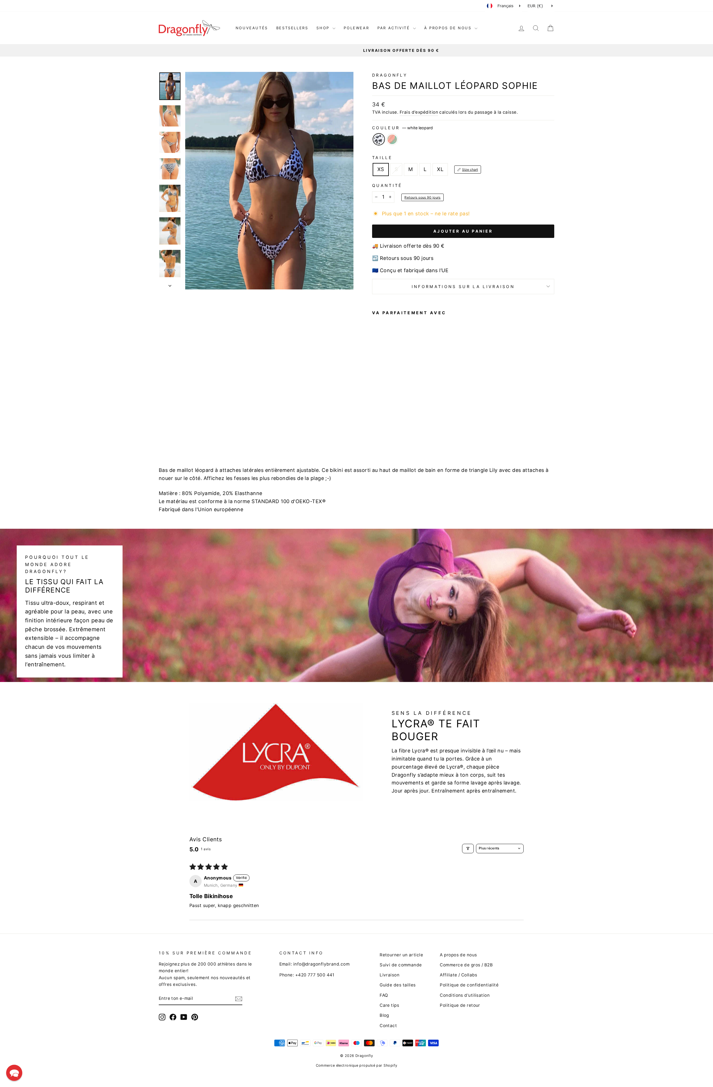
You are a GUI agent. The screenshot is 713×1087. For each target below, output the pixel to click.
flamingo (392, 139)
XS (380, 169)
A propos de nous (458, 954)
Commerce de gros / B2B (466, 964)
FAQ (384, 995)
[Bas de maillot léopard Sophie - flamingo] (383, 430)
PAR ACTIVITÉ (394, 28)
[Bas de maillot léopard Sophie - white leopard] (376, 430)
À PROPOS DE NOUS (448, 28)
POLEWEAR (356, 28)
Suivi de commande (401, 964)
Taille (382, 157)
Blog (384, 1015)
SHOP (323, 28)
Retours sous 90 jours (422, 197)
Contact (388, 1025)
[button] (14, 1073)
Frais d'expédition (419, 112)
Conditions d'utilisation (465, 995)
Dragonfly (389, 75)
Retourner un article (401, 954)
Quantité (387, 185)
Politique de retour (460, 1005)
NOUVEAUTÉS (252, 28)
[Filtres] (468, 848)
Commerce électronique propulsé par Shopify (356, 1065)
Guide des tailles (398, 985)
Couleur (402, 127)
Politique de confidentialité (469, 985)
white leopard (378, 139)
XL (440, 169)
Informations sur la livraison (463, 286)
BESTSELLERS (292, 28)
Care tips (389, 1005)
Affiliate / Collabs (458, 975)
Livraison (389, 975)
